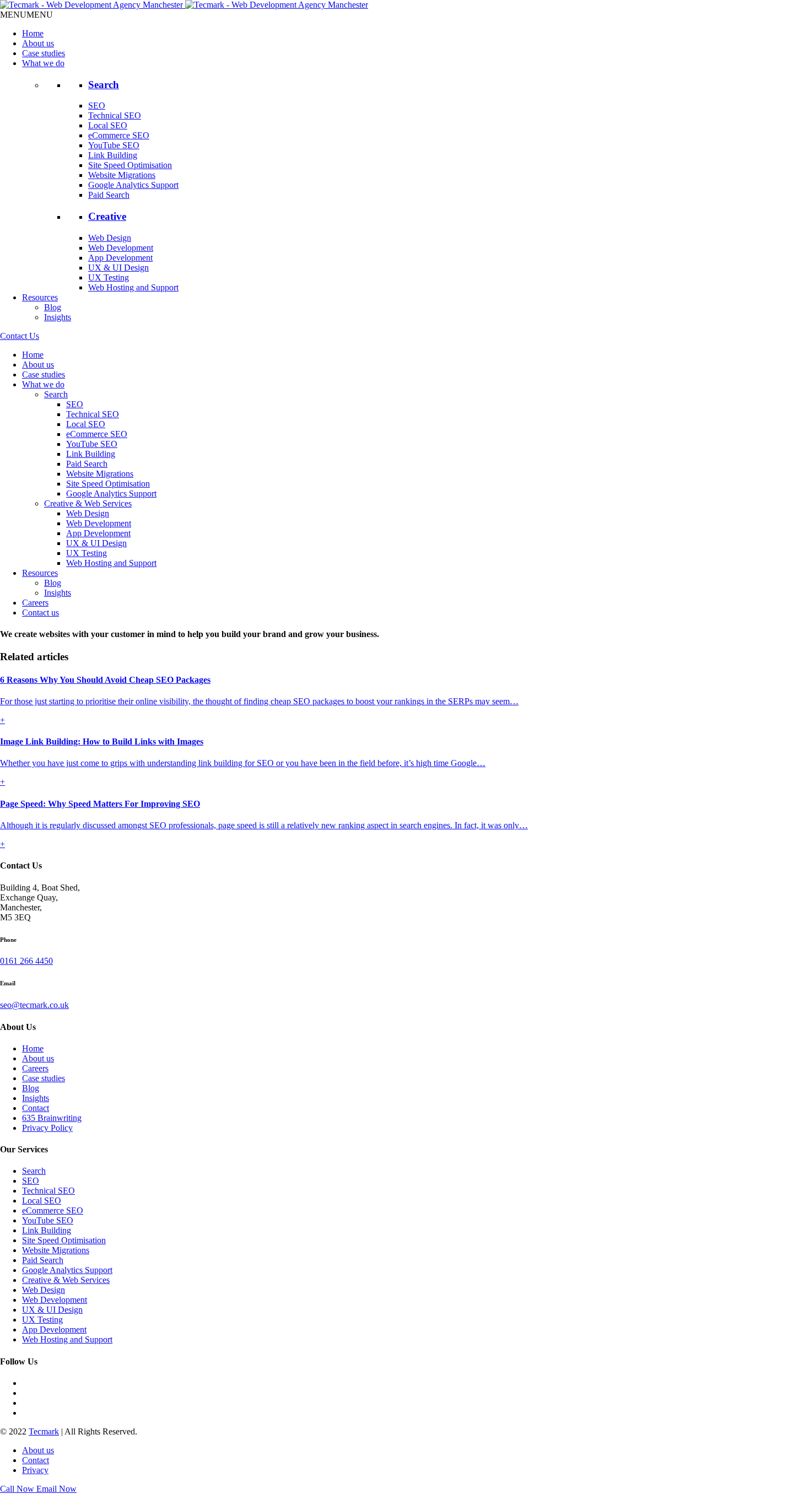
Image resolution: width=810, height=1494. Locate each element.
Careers (35, 602)
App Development (120, 257)
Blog (52, 307)
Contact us (40, 612)
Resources (40, 297)
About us (38, 43)
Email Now (56, 1488)
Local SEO (107, 125)
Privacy (35, 1470)
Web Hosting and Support (133, 287)
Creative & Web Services (88, 503)
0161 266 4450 (26, 961)
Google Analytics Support (133, 185)
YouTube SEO (113, 145)
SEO (96, 105)
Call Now (18, 1488)
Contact (35, 1108)
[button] (26, 14)
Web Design (109, 237)
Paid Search (108, 194)
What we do (43, 63)
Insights (57, 317)
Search (103, 84)
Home (33, 33)
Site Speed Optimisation (130, 165)
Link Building (112, 155)
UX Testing (108, 277)
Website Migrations (121, 175)
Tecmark (44, 1431)
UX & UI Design (118, 267)
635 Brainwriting (52, 1118)
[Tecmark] (184, 4)
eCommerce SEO (118, 135)
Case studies (43, 53)
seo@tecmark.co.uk (34, 1005)
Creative (107, 216)
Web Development (120, 247)
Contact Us (19, 336)
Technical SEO (114, 115)
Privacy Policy (47, 1127)
